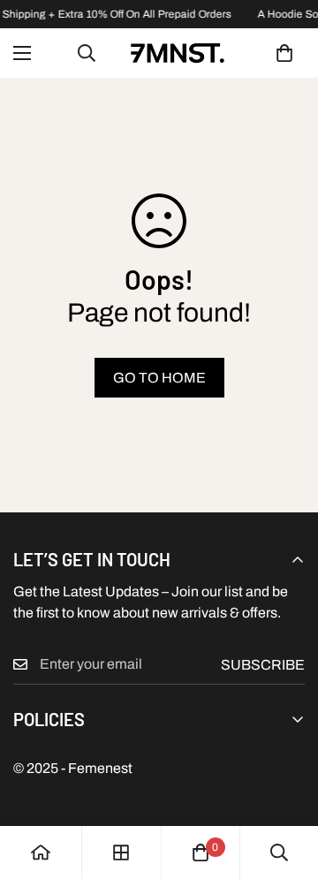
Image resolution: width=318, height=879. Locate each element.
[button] (284, 53)
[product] (40, 852)
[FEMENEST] (176, 53)
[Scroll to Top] (286, 785)
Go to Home (159, 377)
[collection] (121, 852)
